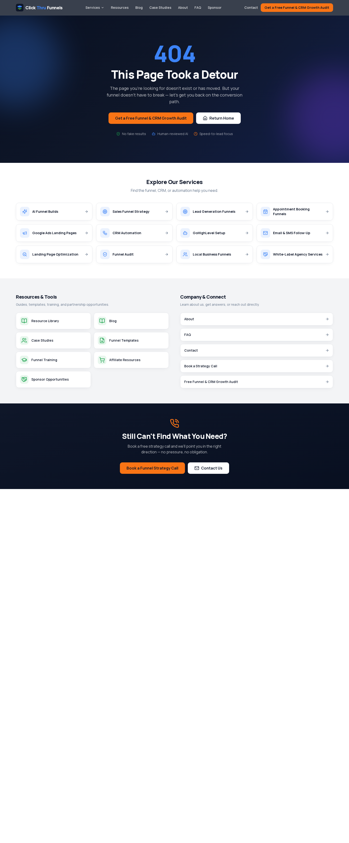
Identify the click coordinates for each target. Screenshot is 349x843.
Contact (251, 7)
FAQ (197, 7)
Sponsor (215, 7)
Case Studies (160, 7)
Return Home (221, 118)
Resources (120, 7)
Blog (139, 7)
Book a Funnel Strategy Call (152, 468)
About (183, 7)
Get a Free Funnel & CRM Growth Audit (296, 7)
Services (92, 7)
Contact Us (211, 468)
